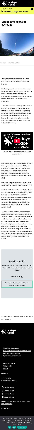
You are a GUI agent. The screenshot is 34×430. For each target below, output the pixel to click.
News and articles (9, 363)
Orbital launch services (11, 348)
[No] (32, 423)
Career (5, 368)
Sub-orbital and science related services (17, 350)
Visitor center (7, 366)
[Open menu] (29, 3)
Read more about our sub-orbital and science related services (17, 284)
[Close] (32, 9)
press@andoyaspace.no (8, 380)
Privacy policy (5, 408)
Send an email (15, 276)
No (14, 427)
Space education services (12, 356)
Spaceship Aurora (6, 403)
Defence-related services (11, 353)
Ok (9, 427)
